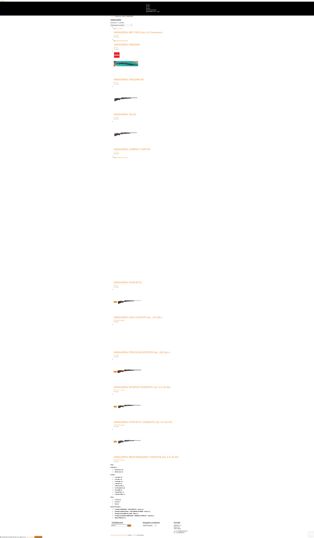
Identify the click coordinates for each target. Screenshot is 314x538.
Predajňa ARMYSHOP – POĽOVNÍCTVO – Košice (129, 509)
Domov (112, 16)
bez (117, 504)
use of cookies (30, 537)
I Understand (38, 537)
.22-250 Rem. (119, 492)
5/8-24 (117, 502)
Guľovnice (119, 469)
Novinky (148, 5)
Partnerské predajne (151, 10)
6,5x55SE (118, 490)
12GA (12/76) (119, 486)
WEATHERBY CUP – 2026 (153, 11)
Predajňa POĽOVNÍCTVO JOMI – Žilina (126, 513)
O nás (147, 6)
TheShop (134, 535)
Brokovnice (119, 472)
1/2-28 (118, 499)
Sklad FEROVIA (120, 518)
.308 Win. (118, 483)
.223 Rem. (118, 477)
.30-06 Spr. (119, 481)
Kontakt (148, 8)
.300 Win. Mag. (120, 494)
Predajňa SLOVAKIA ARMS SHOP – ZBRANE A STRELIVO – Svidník (134, 515)
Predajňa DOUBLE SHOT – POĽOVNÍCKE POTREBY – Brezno (132, 511)
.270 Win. (118, 479)
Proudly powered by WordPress (118, 535)
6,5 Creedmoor (120, 488)
